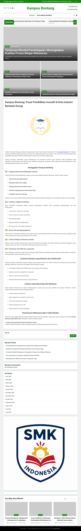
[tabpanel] (16, 513)
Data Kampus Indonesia (44, 15)
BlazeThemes (56, 528)
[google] (10, 8)
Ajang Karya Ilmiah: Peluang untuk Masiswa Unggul (58, 94)
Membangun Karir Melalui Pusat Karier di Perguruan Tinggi (21, 358)
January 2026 (9, 389)
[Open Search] (74, 15)
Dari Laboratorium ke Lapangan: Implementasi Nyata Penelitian (58, 1)
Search (7, 333)
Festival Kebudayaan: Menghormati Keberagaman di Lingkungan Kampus (16, 520)
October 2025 (9, 399)
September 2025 (10, 402)
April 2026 (8, 379)
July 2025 (8, 409)
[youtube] (13, 8)
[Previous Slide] (74, 1)
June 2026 (8, 376)
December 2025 (10, 392)
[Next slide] (76, 1)
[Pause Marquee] (75, 22)
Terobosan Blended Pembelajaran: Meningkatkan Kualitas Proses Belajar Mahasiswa (28, 352)
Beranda (32, 15)
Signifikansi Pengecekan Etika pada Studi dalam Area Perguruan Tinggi (24, 349)
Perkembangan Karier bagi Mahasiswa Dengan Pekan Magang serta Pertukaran (27, 345)
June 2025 (8, 412)
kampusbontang (12, 523)
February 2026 (9, 386)
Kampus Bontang (40, 8)
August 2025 (9, 406)
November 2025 (10, 396)
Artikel (7, 46)
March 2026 (9, 383)
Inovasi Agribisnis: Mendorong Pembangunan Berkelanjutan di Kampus (41, 520)
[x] (8, 8)
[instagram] (6, 8)
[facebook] (4, 8)
